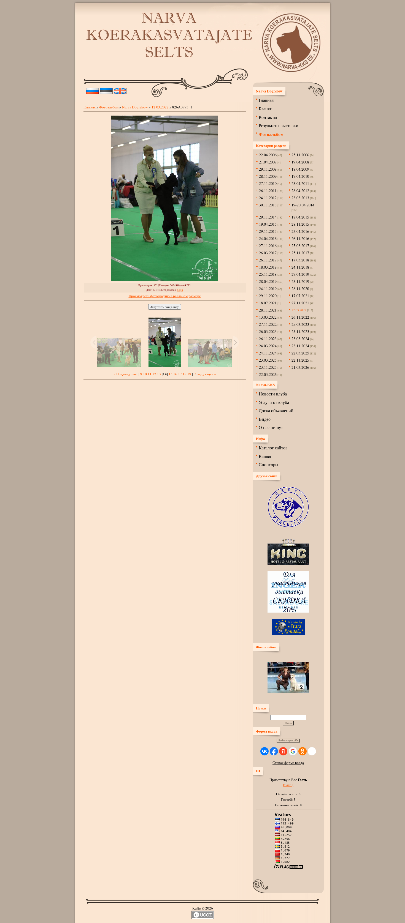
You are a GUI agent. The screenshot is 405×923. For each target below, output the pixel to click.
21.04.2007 (268, 162)
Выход (288, 784)
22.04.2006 (268, 154)
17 (180, 374)
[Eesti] (106, 89)
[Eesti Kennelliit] (288, 525)
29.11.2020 (268, 295)
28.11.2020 (300, 288)
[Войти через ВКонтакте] (264, 751)
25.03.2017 (300, 245)
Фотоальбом (108, 107)
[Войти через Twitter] (312, 751)
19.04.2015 (268, 224)
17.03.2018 (300, 260)
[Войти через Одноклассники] (302, 751)
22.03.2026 (268, 374)
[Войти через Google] (292, 751)
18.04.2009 (300, 169)
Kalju (180, 290)
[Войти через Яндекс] (283, 751)
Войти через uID (288, 740)
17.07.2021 (300, 295)
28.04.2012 (300, 190)
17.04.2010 (300, 176)
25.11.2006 (300, 154)
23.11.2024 (300, 345)
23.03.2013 (300, 197)
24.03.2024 (268, 345)
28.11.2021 (268, 310)
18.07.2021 (268, 302)
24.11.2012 (268, 197)
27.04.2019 (300, 274)
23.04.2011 (300, 183)
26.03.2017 (268, 252)
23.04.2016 (300, 231)
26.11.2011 (268, 190)
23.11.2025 (268, 367)
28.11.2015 (300, 224)
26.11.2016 (300, 238)
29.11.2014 (268, 217)
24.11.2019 (268, 288)
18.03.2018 (268, 267)
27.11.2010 (268, 183)
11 (150, 374)
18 (185, 374)
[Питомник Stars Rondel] (288, 633)
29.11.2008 (268, 169)
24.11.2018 (300, 267)
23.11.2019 (300, 281)
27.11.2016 (268, 245)
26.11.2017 (268, 260)
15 (170, 374)
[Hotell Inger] (288, 611)
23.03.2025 (268, 360)
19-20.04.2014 (302, 204)
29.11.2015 (268, 231)
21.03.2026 (300, 367)
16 (175, 374)
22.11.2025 (300, 360)
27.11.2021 (300, 302)
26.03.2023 (268, 331)
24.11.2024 (268, 353)
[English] (120, 89)
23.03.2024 (300, 338)
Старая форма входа (288, 762)
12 (154, 374)
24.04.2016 (268, 238)
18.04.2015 (300, 217)
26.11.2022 (300, 317)
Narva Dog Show (135, 107)
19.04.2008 (300, 162)
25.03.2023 (300, 324)
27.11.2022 (268, 324)
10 (145, 374)
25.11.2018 (268, 274)
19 (189, 374)
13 (159, 374)
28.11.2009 (268, 176)
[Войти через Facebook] (274, 751)
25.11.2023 (300, 331)
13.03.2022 (268, 317)
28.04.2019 (268, 281)
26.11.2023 (268, 338)
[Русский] (92, 89)
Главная (89, 107)
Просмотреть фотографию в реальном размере (165, 295)
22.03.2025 (300, 353)
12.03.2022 (160, 107)
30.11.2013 (268, 204)
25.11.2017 (300, 252)
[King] (288, 563)
